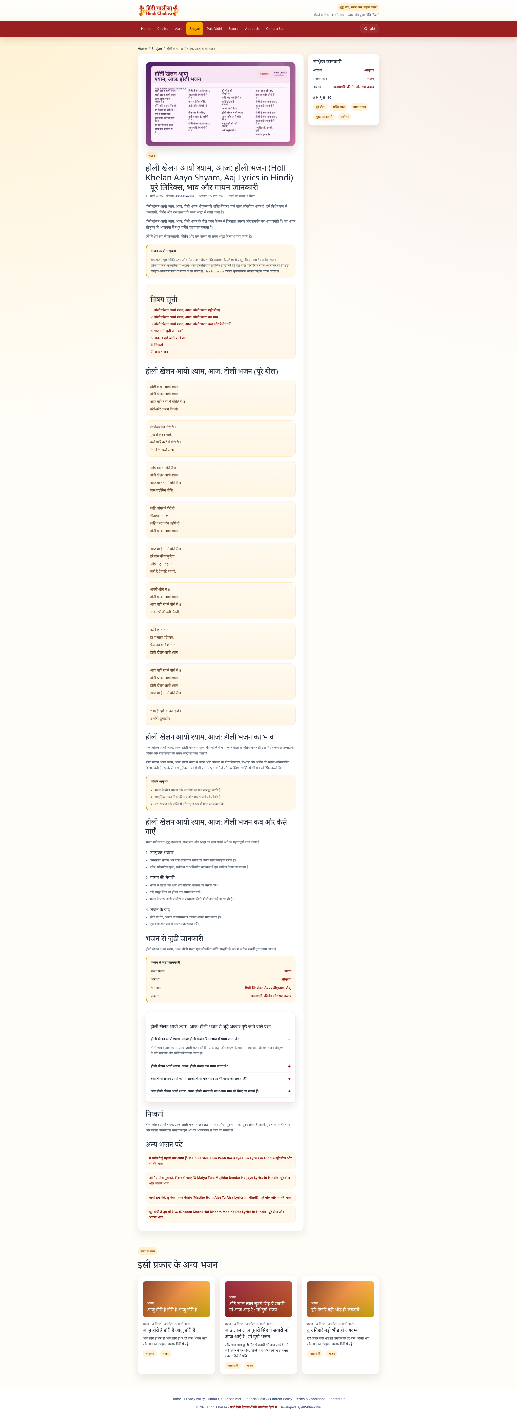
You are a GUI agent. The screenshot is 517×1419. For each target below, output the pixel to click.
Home (145, 28)
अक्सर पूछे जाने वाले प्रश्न (170, 338)
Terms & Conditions (310, 1399)
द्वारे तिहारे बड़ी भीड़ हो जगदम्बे (332, 1330)
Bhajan (194, 28)
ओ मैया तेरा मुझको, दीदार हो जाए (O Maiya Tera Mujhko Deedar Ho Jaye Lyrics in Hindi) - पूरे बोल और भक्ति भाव (219, 1180)
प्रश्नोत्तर (344, 117)
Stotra (233, 28)
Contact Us (274, 28)
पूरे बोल (320, 107)
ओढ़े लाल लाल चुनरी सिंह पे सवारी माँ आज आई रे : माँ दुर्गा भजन (256, 1333)
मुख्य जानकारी (324, 117)
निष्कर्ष (158, 344)
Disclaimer (233, 1399)
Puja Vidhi (214, 28)
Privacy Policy (194, 1399)
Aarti (179, 28)
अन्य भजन (161, 352)
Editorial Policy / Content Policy (268, 1399)
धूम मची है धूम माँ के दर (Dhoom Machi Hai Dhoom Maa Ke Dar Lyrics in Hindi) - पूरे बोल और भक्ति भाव (216, 1214)
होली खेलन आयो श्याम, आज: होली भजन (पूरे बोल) (187, 310)
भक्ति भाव (339, 107)
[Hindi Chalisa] (173, 10)
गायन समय (359, 107)
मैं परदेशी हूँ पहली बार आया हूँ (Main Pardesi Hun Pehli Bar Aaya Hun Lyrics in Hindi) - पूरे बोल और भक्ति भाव (220, 1161)
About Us (252, 28)
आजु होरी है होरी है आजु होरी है (169, 1330)
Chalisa (162, 28)
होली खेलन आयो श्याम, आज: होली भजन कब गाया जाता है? (189, 1066)
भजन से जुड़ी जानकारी (169, 331)
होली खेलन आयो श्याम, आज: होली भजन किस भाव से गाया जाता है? (195, 1039)
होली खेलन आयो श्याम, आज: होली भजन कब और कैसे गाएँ (192, 324)
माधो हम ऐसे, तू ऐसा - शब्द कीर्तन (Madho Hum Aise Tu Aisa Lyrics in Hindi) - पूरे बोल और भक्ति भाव (220, 1197)
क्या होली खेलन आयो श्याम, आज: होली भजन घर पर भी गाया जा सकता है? (199, 1078)
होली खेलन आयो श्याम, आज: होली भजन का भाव (186, 317)
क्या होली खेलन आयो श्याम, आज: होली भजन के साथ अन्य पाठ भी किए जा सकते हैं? (205, 1091)
